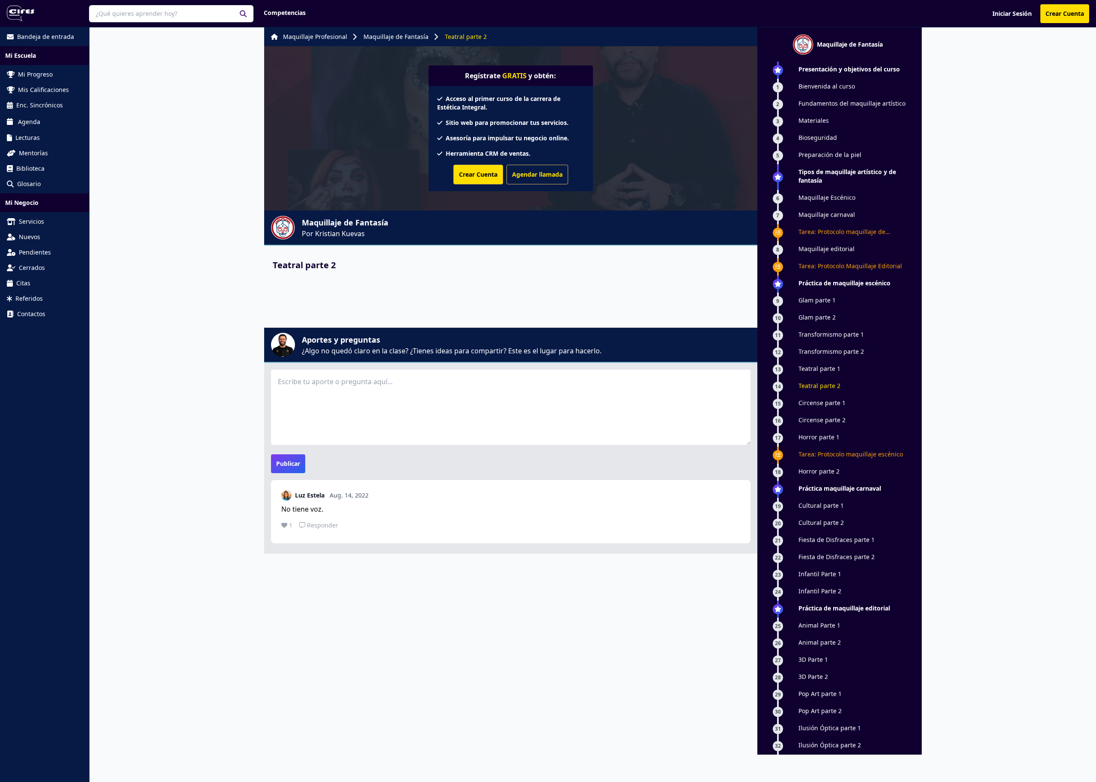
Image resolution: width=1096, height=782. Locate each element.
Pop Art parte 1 (820, 694)
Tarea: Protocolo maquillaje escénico (850, 454)
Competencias (285, 13)
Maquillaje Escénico (826, 197)
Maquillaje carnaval (826, 214)
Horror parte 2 (819, 471)
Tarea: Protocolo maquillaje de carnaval (841, 232)
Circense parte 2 (822, 420)
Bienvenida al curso (826, 86)
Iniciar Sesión (1012, 13)
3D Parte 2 (813, 676)
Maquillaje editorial (826, 249)
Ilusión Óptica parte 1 (829, 728)
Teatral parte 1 (819, 368)
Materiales (813, 120)
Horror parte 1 (819, 437)
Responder (322, 525)
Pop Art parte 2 (820, 711)
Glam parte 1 (817, 300)
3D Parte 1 (813, 659)
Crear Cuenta (1064, 13)
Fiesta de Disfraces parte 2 (836, 557)
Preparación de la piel (829, 155)
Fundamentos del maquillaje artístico (851, 103)
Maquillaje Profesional (315, 37)
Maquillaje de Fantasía (396, 37)
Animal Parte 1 (819, 625)
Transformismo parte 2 (831, 351)
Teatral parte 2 (466, 37)
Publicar (288, 463)
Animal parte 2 (819, 642)
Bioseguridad (817, 137)
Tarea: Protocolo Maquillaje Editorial (850, 266)
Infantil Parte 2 (819, 591)
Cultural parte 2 (821, 522)
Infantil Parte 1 (819, 574)
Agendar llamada (537, 174)
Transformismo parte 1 (831, 334)
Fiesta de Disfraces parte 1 (836, 540)
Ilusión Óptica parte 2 (829, 745)
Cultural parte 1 (821, 505)
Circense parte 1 (822, 403)
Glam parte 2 (817, 317)
